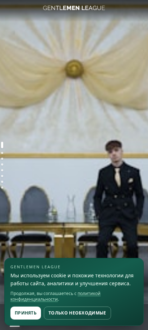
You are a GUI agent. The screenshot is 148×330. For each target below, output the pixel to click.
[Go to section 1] (2, 145)
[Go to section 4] (2, 164)
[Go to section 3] (2, 159)
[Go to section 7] (2, 182)
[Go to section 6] (2, 176)
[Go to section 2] (2, 153)
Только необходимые (77, 313)
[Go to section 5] (2, 170)
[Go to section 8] (2, 187)
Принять (26, 313)
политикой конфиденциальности (55, 296)
